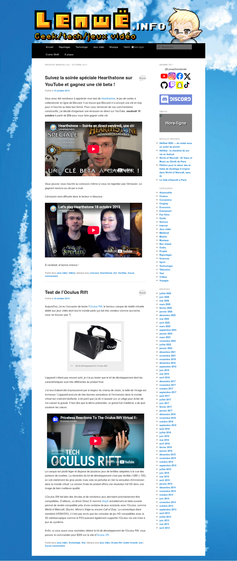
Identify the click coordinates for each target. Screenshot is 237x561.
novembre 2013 (167, 502)
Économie (164, 207)
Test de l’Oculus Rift (66, 292)
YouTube (122, 272)
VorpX (105, 501)
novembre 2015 (167, 458)
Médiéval (164, 232)
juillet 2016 (165, 432)
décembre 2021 (167, 352)
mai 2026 (164, 300)
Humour (163, 221)
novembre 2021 (167, 355)
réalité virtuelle (130, 542)
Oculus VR (102, 535)
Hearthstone (108, 98)
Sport (162, 262)
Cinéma (163, 196)
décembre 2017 (167, 381)
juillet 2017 (165, 399)
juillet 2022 (165, 344)
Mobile (163, 236)
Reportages (64, 47)
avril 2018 (164, 377)
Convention (165, 199)
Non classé (165, 243)
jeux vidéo (105, 542)
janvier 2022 (165, 348)
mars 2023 (164, 337)
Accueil (49, 47)
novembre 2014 (167, 491)
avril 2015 (164, 480)
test (141, 542)
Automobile (165, 192)
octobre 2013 (166, 505)
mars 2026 (164, 304)
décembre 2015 (167, 454)
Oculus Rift (96, 306)
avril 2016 (164, 443)
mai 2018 (164, 373)
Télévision (164, 269)
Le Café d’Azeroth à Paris (173, 179)
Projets (163, 251)
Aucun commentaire (142, 78)
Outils (162, 247)
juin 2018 (164, 370)
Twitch (134, 47)
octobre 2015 (166, 461)
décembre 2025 (167, 315)
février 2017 (165, 406)
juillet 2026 (165, 293)
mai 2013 (164, 524)
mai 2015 (164, 476)
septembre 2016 (167, 425)
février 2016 (165, 447)
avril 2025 (164, 322)
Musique (113, 47)
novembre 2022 (167, 340)
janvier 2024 (165, 333)
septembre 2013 (167, 509)
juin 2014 (164, 498)
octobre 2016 (166, 421)
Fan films (164, 214)
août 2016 (164, 428)
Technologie (82, 47)
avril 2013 (164, 527)
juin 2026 (164, 297)
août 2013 (164, 513)
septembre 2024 (167, 330)
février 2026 (165, 307)
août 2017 (164, 395)
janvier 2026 (165, 311)
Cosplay (163, 203)
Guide (162, 218)
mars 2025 (164, 326)
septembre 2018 (167, 366)
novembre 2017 (167, 384)
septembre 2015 (167, 465)
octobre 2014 (166, 494)
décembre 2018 (167, 362)
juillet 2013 (165, 516)
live (115, 272)
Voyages (163, 280)
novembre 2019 (167, 359)
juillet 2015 (165, 469)
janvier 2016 (165, 450)
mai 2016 (164, 439)
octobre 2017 (166, 388)
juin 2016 (164, 436)
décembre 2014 (167, 487)
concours (94, 272)
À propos (69, 54)
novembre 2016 (167, 417)
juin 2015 (164, 472)
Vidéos (72, 272)
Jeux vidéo (98, 47)
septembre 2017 (167, 392)
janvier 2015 (165, 483)
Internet (163, 225)
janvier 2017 (165, 410)
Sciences (164, 258)
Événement (165, 210)
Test (83, 542)
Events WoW (52, 54)
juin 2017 (164, 403)
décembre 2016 (167, 414)
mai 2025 (164, 318)
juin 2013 (164, 520)
